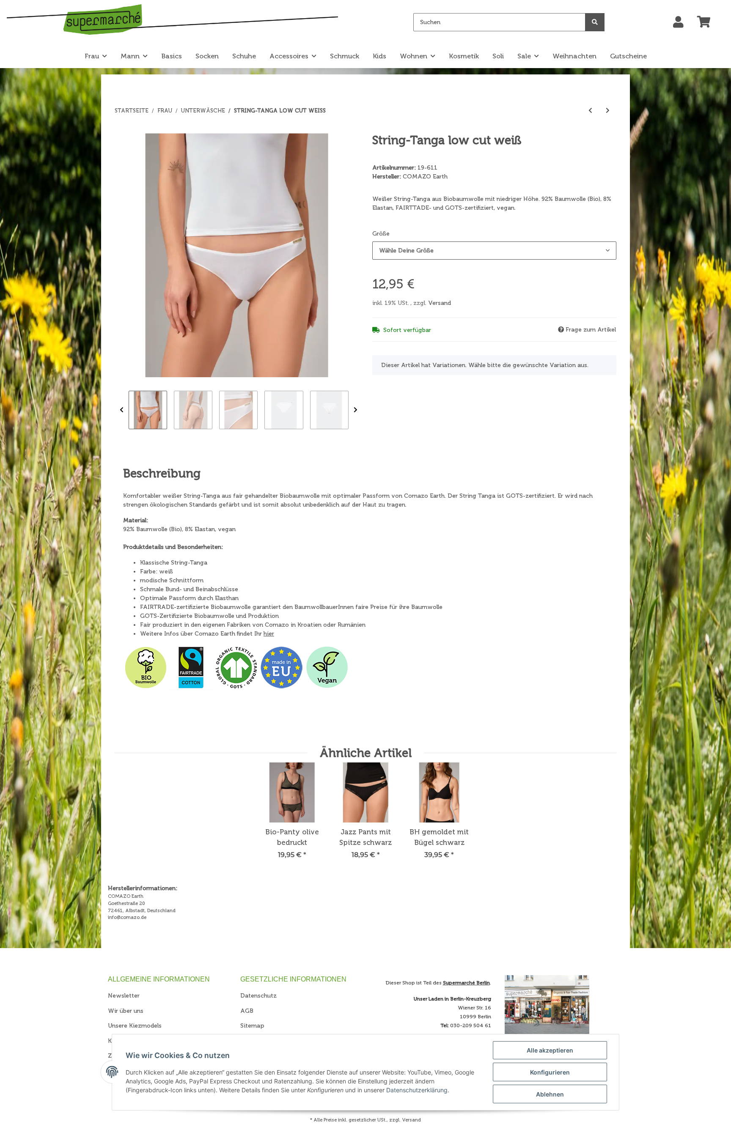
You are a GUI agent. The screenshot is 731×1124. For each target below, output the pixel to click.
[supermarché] (172, 21)
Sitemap (252, 1025)
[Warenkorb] (707, 22)
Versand (439, 303)
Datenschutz (258, 995)
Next (356, 410)
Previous (122, 410)
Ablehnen (550, 1094)
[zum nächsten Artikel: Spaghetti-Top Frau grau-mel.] (607, 110)
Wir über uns (125, 1010)
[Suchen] (595, 22)
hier (269, 633)
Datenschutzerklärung (417, 1090)
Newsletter (124, 995)
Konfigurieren (550, 1072)
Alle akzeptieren (550, 1050)
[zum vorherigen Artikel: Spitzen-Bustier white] (590, 110)
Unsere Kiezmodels (135, 1025)
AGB (246, 1010)
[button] (678, 22)
